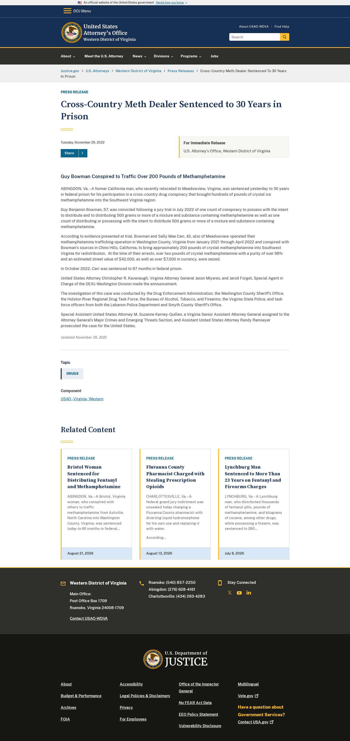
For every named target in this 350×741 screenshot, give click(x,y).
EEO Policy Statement (198, 714)
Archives (68, 707)
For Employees (133, 719)
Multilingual (248, 684)
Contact (253, 722)
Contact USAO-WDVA (89, 618)
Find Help (282, 26)
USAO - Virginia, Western (82, 399)
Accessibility (131, 684)
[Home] (99, 41)
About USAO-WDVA (254, 26)
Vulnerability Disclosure (200, 726)
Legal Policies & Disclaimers (145, 696)
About (66, 684)
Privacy (126, 707)
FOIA (65, 719)
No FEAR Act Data (195, 703)
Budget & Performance (81, 696)
